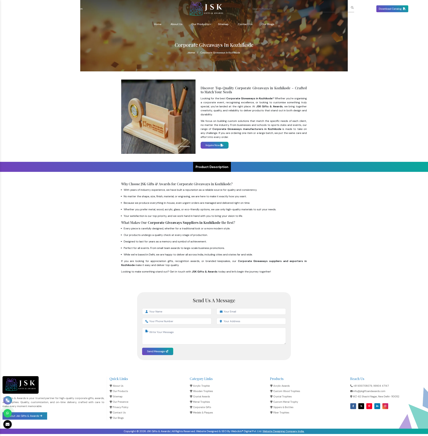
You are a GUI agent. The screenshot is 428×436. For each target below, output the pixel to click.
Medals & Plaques (202, 412)
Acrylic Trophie (201, 385)
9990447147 (33, 9)
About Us (176, 24)
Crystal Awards (201, 396)
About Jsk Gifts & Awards (24, 416)
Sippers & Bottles (283, 407)
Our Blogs (268, 24)
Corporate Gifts (201, 407)
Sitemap (223, 24)
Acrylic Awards (281, 385)
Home (157, 24)
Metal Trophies (201, 401)
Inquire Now (213, 145)
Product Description (212, 167)
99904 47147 (381, 385)
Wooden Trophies (202, 391)
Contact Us (245, 24)
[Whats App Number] (7, 413)
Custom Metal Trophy (285, 401)
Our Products (200, 24)
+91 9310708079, (15, 9)
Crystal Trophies (282, 396)
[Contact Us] (7, 401)
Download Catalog (390, 9)
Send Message (156, 351)
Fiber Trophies (281, 412)
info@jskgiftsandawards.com (66, 9)
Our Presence (120, 401)
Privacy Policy (120, 407)
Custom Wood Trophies (286, 391)
